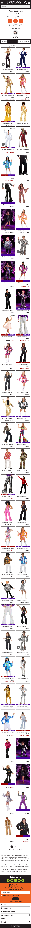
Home (5, 905)
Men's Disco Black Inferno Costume (7, 310)
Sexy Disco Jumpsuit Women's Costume (6, 282)
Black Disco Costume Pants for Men (22, 177)
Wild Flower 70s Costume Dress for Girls (7, 177)
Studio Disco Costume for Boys (7, 418)
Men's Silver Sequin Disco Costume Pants (7, 204)
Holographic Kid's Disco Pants (7, 626)
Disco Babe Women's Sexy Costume (7, 230)
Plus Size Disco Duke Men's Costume (7, 574)
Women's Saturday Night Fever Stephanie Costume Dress (7, 336)
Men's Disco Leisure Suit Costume (22, 470)
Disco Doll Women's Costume (8, 69)
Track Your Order (9, 912)
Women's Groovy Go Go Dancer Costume (22, 95)
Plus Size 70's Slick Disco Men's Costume (7, 470)
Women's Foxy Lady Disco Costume (22, 652)
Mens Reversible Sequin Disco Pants (7, 496)
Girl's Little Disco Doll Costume (21, 626)
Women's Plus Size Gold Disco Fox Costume (7, 123)
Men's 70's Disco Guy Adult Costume (7, 444)
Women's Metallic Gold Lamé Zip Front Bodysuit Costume (8, 706)
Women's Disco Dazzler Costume (7, 392)
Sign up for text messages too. (11, 895)
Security (4, 922)
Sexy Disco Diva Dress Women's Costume (21, 600)
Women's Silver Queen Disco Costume (23, 418)
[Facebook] (8, 880)
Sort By (22, 41)
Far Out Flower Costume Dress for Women (22, 230)
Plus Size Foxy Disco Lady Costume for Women (22, 256)
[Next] (22, 846)
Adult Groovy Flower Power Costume (22, 282)
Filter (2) (4, 41)
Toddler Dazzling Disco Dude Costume (23, 310)
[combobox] (14, 6)
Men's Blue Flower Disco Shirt (8, 732)
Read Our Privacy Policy (15, 901)
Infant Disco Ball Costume (7, 256)
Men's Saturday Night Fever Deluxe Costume (7, 149)
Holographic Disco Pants (22, 336)
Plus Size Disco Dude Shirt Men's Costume (22, 364)
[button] (29, 2)
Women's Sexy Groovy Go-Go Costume (8, 548)
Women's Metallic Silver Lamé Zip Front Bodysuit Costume (22, 706)
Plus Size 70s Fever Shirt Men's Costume (22, 574)
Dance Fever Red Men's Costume (22, 496)
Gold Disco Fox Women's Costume (22, 123)
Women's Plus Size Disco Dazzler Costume (7, 652)
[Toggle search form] (25, 2)
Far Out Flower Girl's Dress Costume (22, 548)
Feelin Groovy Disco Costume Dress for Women (23, 392)
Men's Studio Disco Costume (8, 95)
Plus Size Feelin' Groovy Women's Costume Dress (7, 364)
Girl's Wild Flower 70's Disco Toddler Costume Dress (8, 678)
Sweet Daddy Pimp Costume (23, 149)
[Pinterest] (11, 880)
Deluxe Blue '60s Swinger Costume (22, 69)
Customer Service (7, 915)
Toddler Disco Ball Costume (7, 600)
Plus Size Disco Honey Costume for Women (21, 732)
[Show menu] (2, 2)
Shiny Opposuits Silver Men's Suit (23, 678)
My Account (7, 908)
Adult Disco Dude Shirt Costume (21, 522)
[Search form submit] (28, 6)
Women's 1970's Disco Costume (21, 204)
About (3, 919)
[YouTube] (19, 880)
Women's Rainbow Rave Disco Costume (22, 444)
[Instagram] (15, 880)
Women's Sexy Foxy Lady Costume (7, 522)
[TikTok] (22, 880)
